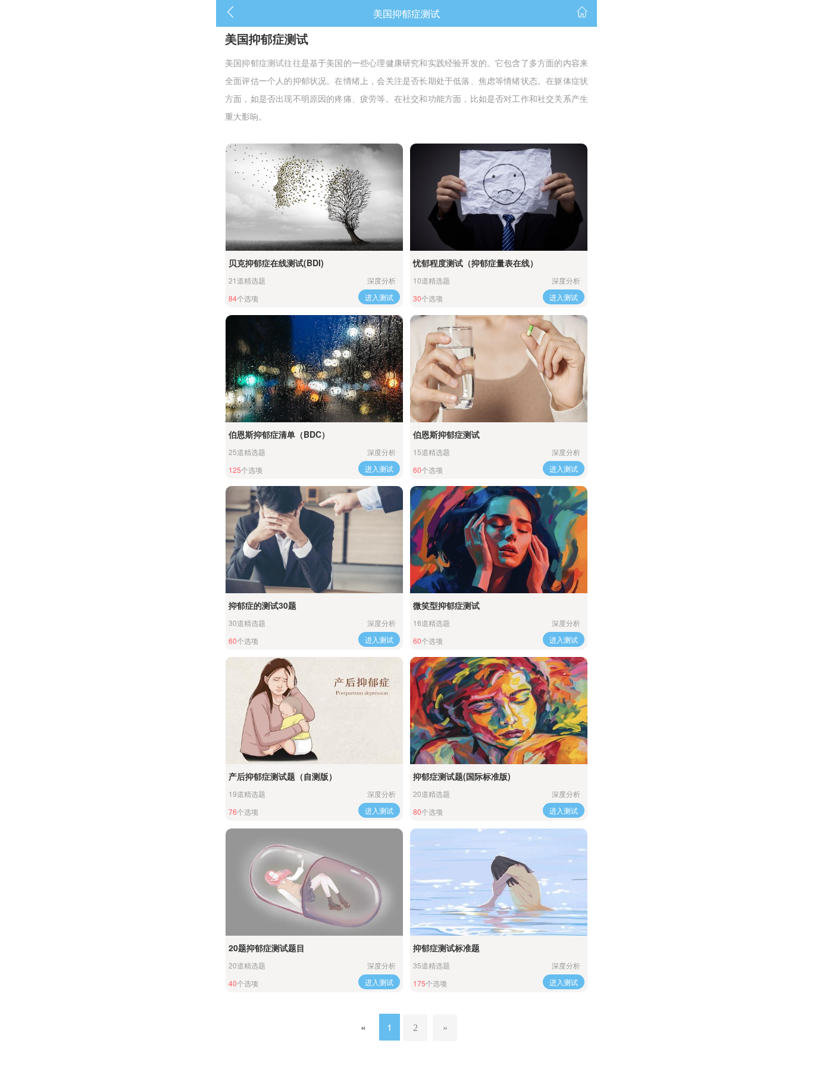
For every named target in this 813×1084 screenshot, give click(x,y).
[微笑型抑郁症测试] (498, 539)
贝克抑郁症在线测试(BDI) (276, 263)
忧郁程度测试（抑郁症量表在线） (475, 263)
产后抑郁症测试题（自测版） (283, 776)
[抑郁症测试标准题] (498, 882)
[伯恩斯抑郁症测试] (498, 368)
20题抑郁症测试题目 (267, 948)
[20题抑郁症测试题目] (314, 882)
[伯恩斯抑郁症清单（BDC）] (314, 368)
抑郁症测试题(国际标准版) (462, 776)
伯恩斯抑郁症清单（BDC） (279, 434)
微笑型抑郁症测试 (446, 605)
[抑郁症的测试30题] (314, 539)
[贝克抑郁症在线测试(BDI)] (314, 197)
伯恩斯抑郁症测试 (446, 434)
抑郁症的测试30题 (262, 605)
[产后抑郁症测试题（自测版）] (314, 710)
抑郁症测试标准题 (446, 948)
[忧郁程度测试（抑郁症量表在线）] (498, 197)
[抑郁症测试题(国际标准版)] (498, 710)
